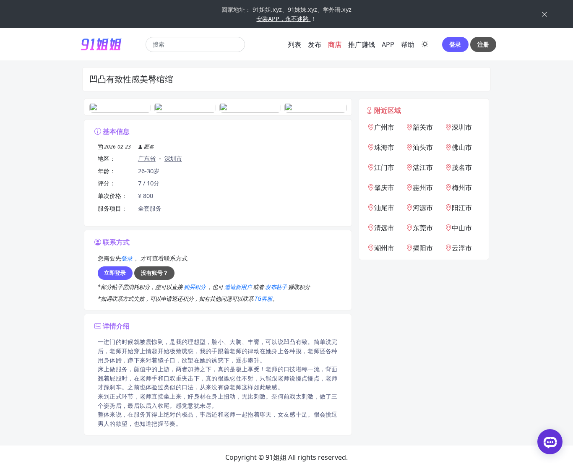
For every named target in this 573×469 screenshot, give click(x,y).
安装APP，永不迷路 (283, 19)
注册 (483, 44)
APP (388, 44)
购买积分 (195, 287)
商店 (334, 44)
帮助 (407, 44)
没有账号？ (154, 272)
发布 (314, 44)
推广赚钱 (361, 44)
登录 (455, 44)
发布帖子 (276, 287)
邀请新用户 (238, 287)
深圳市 (173, 158)
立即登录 (115, 272)
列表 (294, 44)
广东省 (147, 158)
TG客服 (263, 298)
